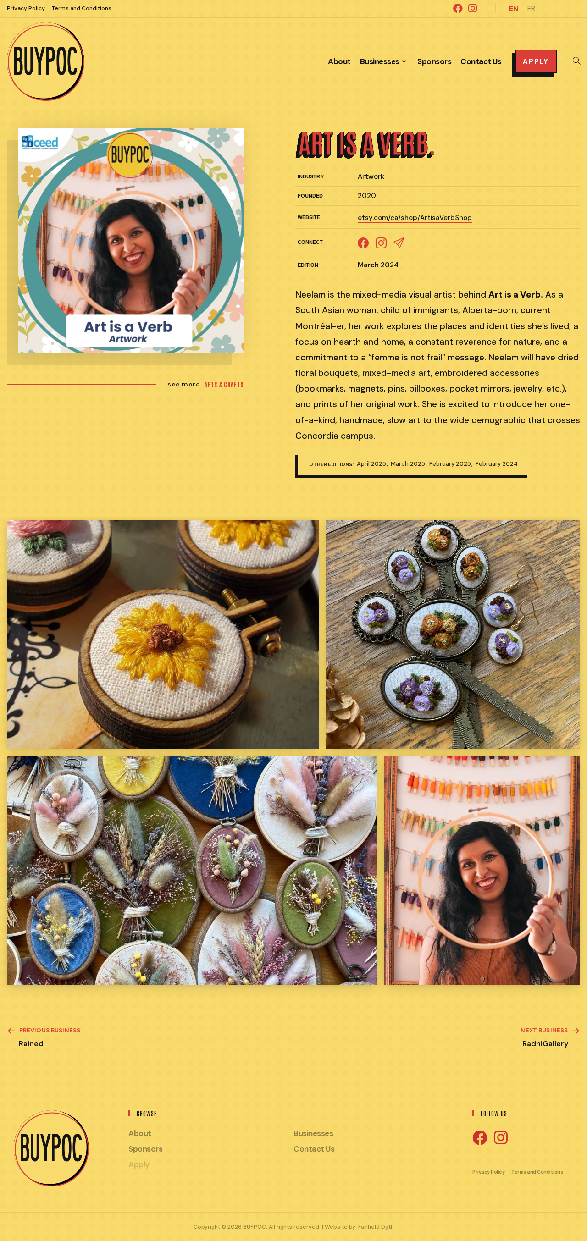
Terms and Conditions (81, 8)
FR (531, 8)
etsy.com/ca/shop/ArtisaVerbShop (415, 217)
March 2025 (408, 464)
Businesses (313, 1133)
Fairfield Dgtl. (375, 1226)
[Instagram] (501, 1138)
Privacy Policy (26, 8)
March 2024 (378, 265)
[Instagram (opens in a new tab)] (471, 8)
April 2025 (372, 464)
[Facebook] (479, 1138)
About (139, 1133)
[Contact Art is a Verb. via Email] (398, 242)
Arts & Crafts (224, 384)
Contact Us (314, 1149)
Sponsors (145, 1149)
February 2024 (497, 464)
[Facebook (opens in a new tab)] (457, 8)
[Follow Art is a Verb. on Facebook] (363, 242)
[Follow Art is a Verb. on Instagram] (381, 242)
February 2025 (450, 464)
